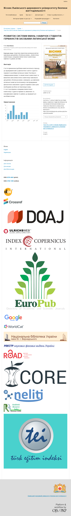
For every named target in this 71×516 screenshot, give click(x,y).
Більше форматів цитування (53, 117)
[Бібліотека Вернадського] (35, 341)
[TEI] (35, 468)
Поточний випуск (11, 15)
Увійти (65, 1)
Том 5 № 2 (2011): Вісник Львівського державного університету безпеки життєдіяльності (29, 30)
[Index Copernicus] (35, 250)
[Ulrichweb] (17, 233)
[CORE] (35, 387)
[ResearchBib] (12, 411)
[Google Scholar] (13, 321)
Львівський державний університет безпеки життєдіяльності (47, 496)
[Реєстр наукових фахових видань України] (29, 347)
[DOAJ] (35, 226)
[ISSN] (18, 358)
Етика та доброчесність (55, 15)
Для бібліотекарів (9, 169)
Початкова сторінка (9, 28)
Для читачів (7, 163)
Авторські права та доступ (22, 18)
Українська (7, 152)
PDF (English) (49, 85)
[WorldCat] (14, 329)
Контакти (56, 18)
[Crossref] (13, 204)
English (6, 149)
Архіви (19, 28)
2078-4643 (10, 177)
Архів (21, 15)
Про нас (28, 15)
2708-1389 (10, 181)
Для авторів (39, 15)
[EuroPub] (35, 311)
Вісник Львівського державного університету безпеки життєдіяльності (35, 9)
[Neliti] (23, 401)
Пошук (44, 22)
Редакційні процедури (42, 18)
